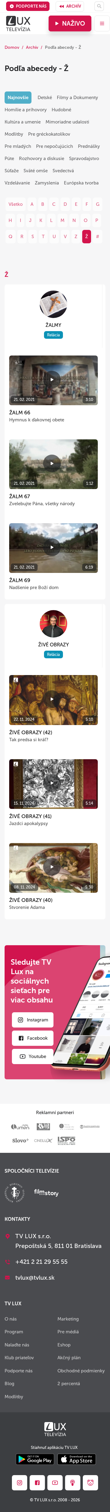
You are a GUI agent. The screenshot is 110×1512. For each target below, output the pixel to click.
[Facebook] (37, 1482)
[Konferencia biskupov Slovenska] (14, 1193)
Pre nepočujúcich (54, 146)
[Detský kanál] (90, 1482)
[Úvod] (18, 23)
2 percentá (68, 1383)
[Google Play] (35, 1459)
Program (14, 1332)
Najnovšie (18, 97)
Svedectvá (63, 170)
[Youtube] (55, 1482)
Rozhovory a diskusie (41, 158)
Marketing (68, 1319)
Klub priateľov (19, 1357)
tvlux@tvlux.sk (35, 1277)
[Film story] (46, 1193)
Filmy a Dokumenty (77, 97)
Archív (73, 6)
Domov (12, 47)
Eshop (64, 1345)
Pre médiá (68, 1332)
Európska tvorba (81, 183)
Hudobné (61, 110)
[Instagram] (19, 1482)
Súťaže (12, 170)
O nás (11, 1319)
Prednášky (89, 146)
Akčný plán (69, 1357)
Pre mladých (18, 146)
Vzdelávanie (17, 183)
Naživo (73, 23)
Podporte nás (31, 6)
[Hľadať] (99, 6)
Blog (9, 1383)
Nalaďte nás (17, 1345)
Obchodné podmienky (81, 1371)
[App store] (76, 1459)
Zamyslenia (47, 183)
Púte (9, 158)
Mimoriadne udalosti (67, 122)
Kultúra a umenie (23, 122)
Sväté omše (36, 170)
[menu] (102, 23)
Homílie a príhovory (26, 110)
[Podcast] (72, 1482)
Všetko (16, 204)
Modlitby (14, 134)
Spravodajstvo (84, 158)
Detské (45, 97)
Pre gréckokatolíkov (49, 134)
